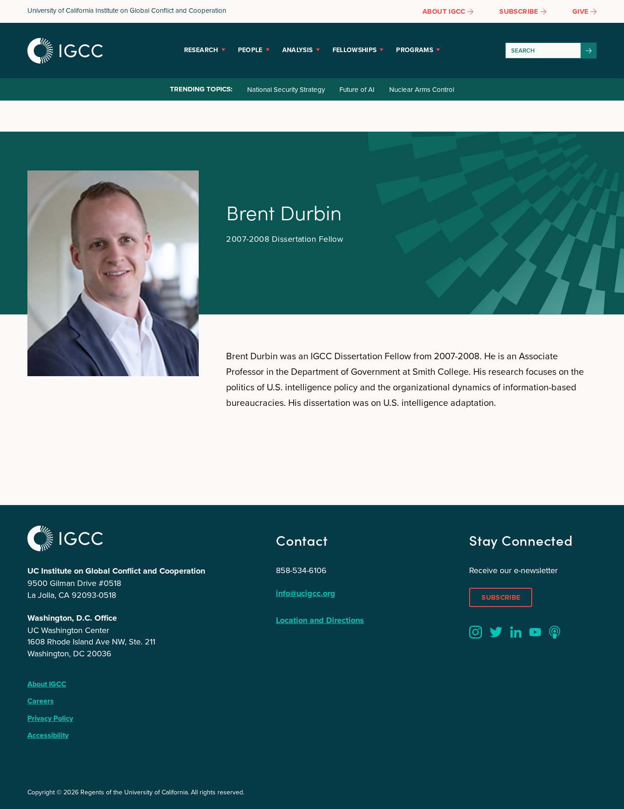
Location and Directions (320, 620)
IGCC (65, 51)
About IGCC (46, 684)
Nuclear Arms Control (421, 89)
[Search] (589, 51)
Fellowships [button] (355, 49)
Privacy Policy (50, 718)
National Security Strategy (286, 89)
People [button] (250, 49)
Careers (40, 701)
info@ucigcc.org (305, 593)
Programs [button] (414, 49)
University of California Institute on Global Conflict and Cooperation (126, 10)
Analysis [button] (297, 49)
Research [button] (201, 49)
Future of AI (357, 89)
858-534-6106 (301, 570)
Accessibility (48, 735)
